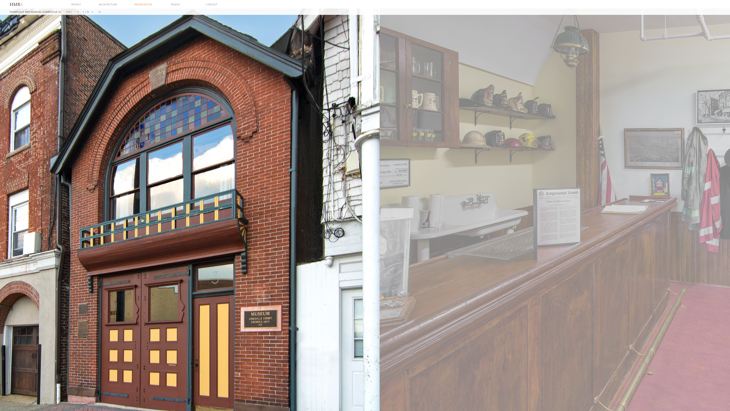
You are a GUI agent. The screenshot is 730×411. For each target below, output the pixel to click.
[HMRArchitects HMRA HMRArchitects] (24, 4)
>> (99, 11)
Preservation (143, 4)
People (175, 4)
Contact (211, 4)
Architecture (108, 4)
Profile (76, 4)
